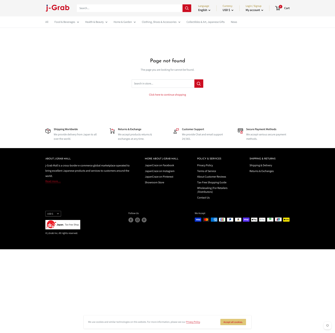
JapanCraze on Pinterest (159, 176)
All (46, 22)
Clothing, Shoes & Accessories (159, 22)
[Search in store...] (198, 83)
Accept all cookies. (233, 322)
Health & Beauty (94, 22)
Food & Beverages (64, 22)
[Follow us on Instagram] (137, 220)
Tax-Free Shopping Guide (211, 182)
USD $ (50, 213)
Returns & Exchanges (262, 171)
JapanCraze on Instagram (159, 171)
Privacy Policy (205, 165)
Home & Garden (123, 22)
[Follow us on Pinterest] (144, 220)
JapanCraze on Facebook (159, 165)
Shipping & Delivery (261, 165)
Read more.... (53, 181)
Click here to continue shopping (167, 94)
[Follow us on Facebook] (130, 220)
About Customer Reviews (211, 176)
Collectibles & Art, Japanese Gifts (206, 22)
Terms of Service (206, 171)
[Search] (187, 8)
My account (253, 10)
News (234, 22)
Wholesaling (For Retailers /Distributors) (212, 190)
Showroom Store (154, 182)
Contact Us (203, 197)
